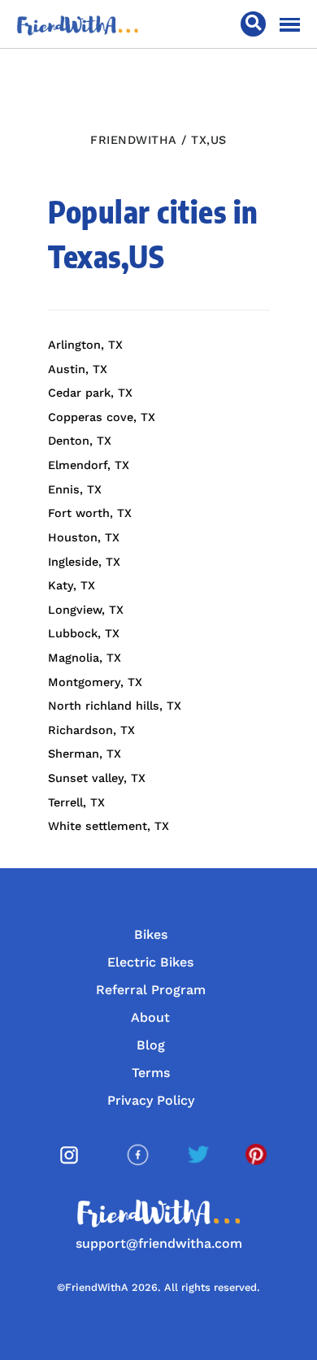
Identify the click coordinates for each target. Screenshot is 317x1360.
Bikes (150, 934)
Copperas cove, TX (101, 417)
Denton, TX (79, 440)
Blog (151, 1045)
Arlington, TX (85, 344)
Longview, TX (86, 609)
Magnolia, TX (84, 657)
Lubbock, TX (83, 633)
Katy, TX (71, 585)
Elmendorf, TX (88, 464)
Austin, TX (77, 369)
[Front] (77, 24)
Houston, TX (83, 537)
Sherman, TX (84, 753)
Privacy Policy (150, 1100)
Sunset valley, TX (96, 777)
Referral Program (151, 989)
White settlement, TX (108, 825)
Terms (151, 1072)
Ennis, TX (75, 489)
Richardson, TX (91, 729)
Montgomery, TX (95, 682)
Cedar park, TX (90, 392)
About (150, 1017)
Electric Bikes (150, 962)
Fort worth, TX (90, 512)
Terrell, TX (76, 802)
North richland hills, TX (114, 705)
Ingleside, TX (84, 561)
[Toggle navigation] (290, 24)
